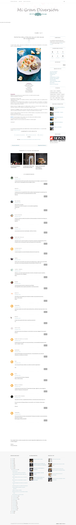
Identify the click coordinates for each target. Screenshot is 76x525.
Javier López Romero (20, 396)
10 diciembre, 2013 (17, 340)
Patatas (51, 99)
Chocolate (58, 94)
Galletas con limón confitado (17, 490)
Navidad (30, 139)
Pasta (53, 97)
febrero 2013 (15, 508)
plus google (57, 57)
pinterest (63, 53)
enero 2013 (14, 509)
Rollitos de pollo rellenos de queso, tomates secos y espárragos (39, 478)
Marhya (16, 188)
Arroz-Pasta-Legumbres (53, 71)
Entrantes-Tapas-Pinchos (54, 78)
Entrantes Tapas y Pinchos (54, 92)
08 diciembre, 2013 (17, 190)
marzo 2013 (14, 506)
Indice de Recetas (26, 1)
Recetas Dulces (52, 82)
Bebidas (58, 99)
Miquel (16, 316)
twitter (52, 57)
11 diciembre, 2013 (17, 414)
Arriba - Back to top (60, 523)
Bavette (17, 292)
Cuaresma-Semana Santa (24, 139)
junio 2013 (14, 502)
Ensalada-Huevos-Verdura (54, 77)
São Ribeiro (17, 201)
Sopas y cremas (58, 97)
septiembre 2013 (15, 499)
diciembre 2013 (15, 469)
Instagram (61, 43)
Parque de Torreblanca (58, 122)
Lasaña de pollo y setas (38, 459)
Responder (45, 196)
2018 (12, 460)
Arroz (62, 97)
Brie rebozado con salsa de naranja (17, 494)
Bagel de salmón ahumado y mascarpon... (40, 167)
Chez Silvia (17, 327)
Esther (16, 177)
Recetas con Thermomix (54, 84)
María (16, 258)
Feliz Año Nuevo (15, 471)
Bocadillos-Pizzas (52, 74)
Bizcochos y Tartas (53, 94)
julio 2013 (14, 500)
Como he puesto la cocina (21, 338)
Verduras (62, 94)
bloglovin (62, 57)
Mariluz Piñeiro (19, 384)
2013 (12, 468)
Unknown (17, 305)
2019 (12, 458)
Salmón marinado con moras (15, 167)
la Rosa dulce (18, 248)
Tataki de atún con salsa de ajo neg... (28, 167)
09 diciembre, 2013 (17, 283)
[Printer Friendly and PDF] (29, 137)
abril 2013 (14, 505)
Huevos (55, 99)
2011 (12, 512)
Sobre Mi (20, 1)
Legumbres (62, 99)
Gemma (16, 281)
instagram (52, 53)
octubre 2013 (15, 497)
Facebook (51, 44)
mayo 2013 (14, 503)
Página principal (14, 1)
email (40, 128)
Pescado (33, 139)
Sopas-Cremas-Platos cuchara (55, 81)
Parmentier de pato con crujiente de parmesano (20, 485)
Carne (51, 75)
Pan (50, 97)
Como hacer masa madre (56, 459)
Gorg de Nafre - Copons (58, 112)
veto (16, 373)
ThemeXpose (26, 523)
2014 (12, 466)
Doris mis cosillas (19, 237)
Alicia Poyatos (18, 214)
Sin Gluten (38, 139)
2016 (12, 463)
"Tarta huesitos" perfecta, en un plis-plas (18, 472)
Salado (36, 139)
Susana (16, 227)
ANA (16, 361)
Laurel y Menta (18, 269)
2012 (12, 511)
